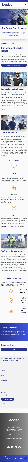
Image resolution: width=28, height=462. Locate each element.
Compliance (18, 457)
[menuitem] (23, 1)
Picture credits (18, 458)
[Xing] (8, 447)
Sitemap (8, 458)
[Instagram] (16, 447)
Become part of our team (13, 65)
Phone (2, 375)
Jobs (14, 349)
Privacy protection (6, 403)
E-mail (3, 370)
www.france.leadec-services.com (14, 440)
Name (2, 366)
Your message (4, 380)
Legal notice (4, 457)
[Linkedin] (12, 447)
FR (25, 1)
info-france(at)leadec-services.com (14, 438)
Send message (8, 399)
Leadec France (4, 43)
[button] (18, 1)
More (2, 109)
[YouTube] (19, 447)
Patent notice (24, 457)
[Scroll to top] (25, 458)
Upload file (3, 392)
